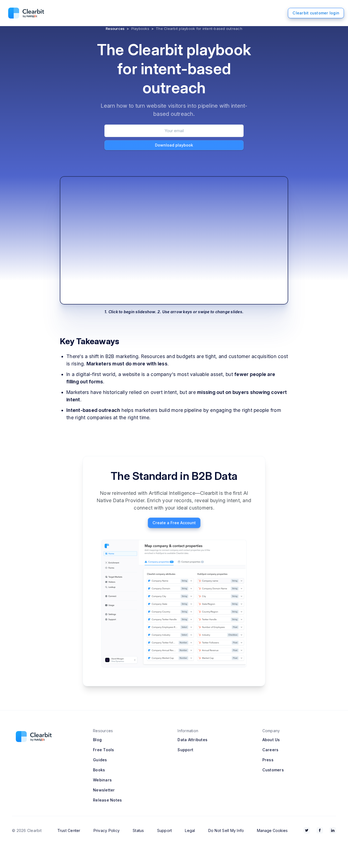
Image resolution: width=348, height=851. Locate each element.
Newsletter (104, 790)
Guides (100, 759)
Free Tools (103, 749)
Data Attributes (192, 739)
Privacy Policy (107, 830)
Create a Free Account (174, 522)
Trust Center (68, 830)
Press (268, 759)
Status (138, 830)
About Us (271, 739)
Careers (270, 749)
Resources (115, 28)
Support (185, 749)
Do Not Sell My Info (226, 830)
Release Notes (107, 800)
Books (99, 770)
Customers (273, 770)
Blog (97, 739)
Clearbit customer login (316, 13)
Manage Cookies (272, 830)
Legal (190, 830)
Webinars (102, 780)
